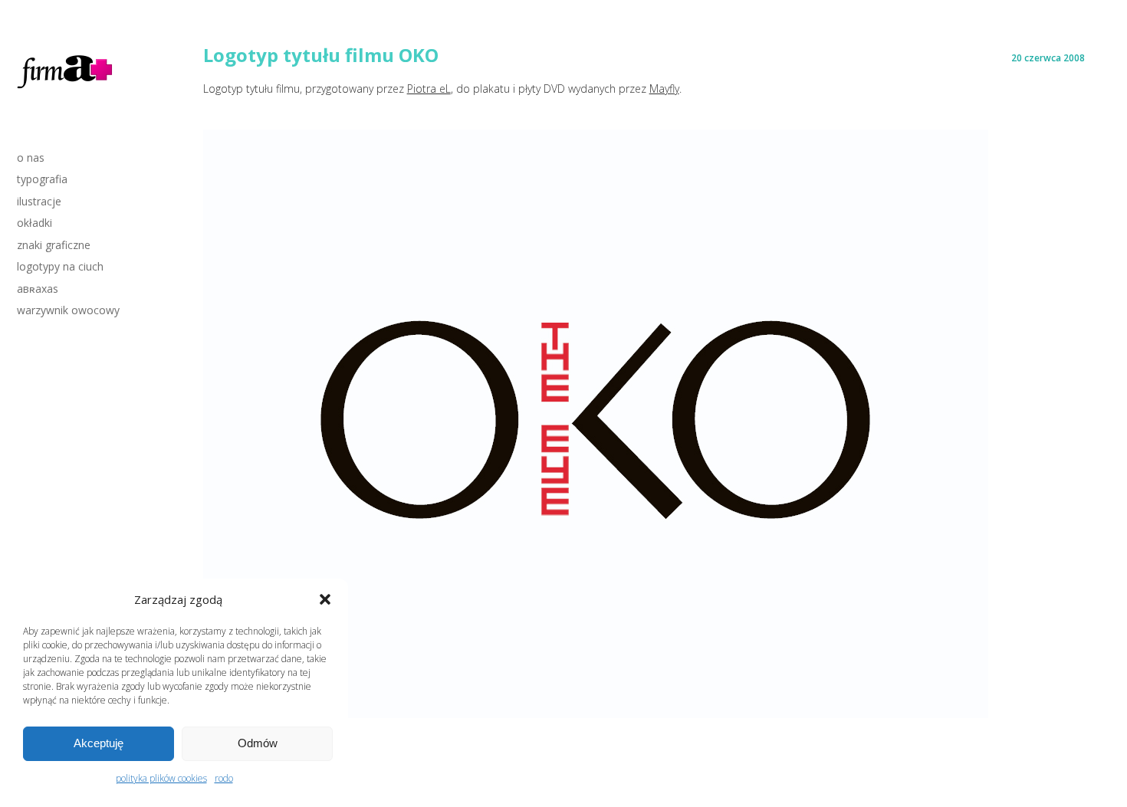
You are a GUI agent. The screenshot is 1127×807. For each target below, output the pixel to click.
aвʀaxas (37, 288)
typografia (42, 179)
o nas (30, 157)
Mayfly (664, 88)
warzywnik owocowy (68, 310)
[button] (325, 599)
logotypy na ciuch (60, 266)
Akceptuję (98, 743)
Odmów (258, 743)
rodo (224, 778)
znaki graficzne (53, 245)
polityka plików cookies (161, 778)
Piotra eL (429, 88)
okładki (34, 222)
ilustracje (39, 201)
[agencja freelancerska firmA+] (66, 91)
